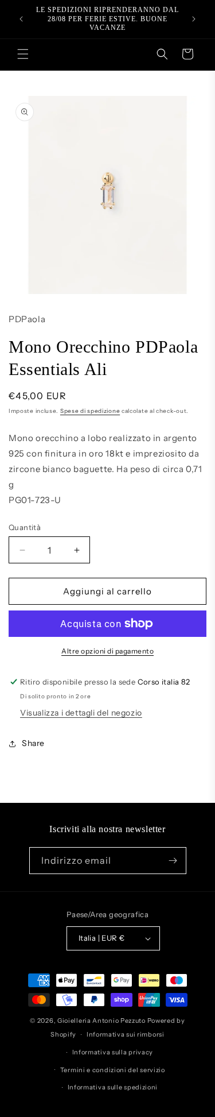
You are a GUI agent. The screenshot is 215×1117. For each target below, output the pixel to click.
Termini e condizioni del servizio (112, 1070)
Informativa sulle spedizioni (113, 1087)
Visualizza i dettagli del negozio (81, 713)
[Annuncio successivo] (193, 19)
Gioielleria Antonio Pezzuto (102, 1020)
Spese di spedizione (90, 411)
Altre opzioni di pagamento (107, 651)
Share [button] (33, 743)
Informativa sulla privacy (113, 1052)
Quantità (25, 527)
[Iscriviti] (173, 860)
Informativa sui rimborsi (126, 1034)
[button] (23, 54)
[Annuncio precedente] (21, 19)
